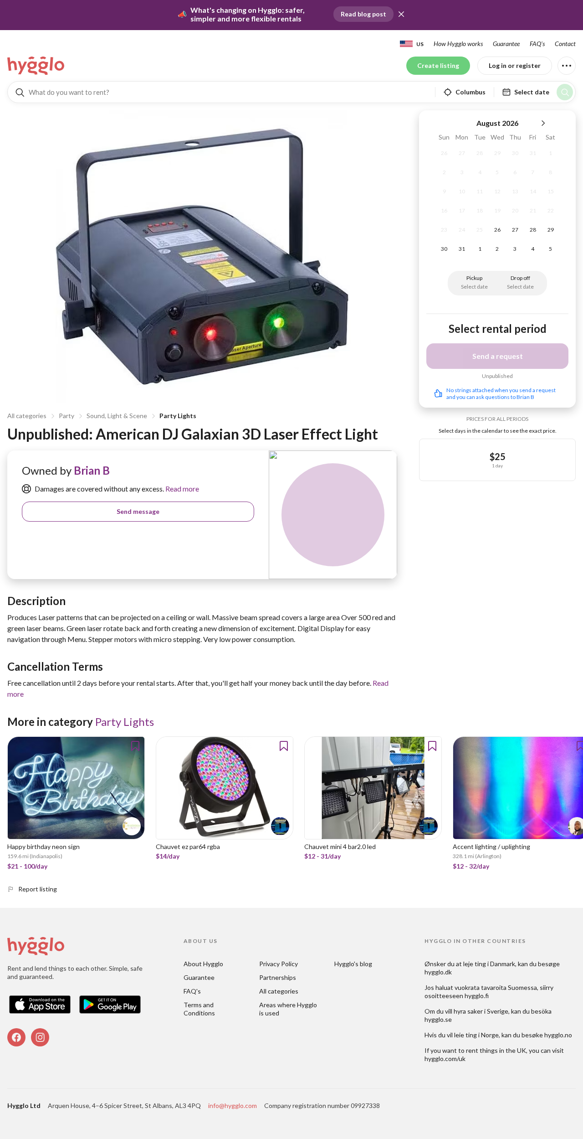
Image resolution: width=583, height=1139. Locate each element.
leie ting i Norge (476, 1035)
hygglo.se (438, 1019)
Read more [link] (181, 488)
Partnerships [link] (277, 977)
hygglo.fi (477, 995)
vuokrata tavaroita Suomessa (496, 987)
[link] (36, 66)
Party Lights (177, 415)
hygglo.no (558, 1035)
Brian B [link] (92, 470)
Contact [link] (565, 43)
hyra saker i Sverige (481, 1011)
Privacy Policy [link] (278, 964)
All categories (26, 415)
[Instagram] (40, 1037)
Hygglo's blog (353, 964)
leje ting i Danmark (489, 964)
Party (66, 415)
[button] (401, 14)
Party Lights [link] (124, 721)
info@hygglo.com (232, 1105)
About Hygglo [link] (203, 964)
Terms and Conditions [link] (199, 1009)
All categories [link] (278, 991)
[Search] (565, 92)
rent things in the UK (496, 1050)
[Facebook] (16, 1037)
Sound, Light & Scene (117, 415)
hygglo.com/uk (444, 1058)
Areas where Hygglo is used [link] (288, 1009)
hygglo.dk (438, 972)
